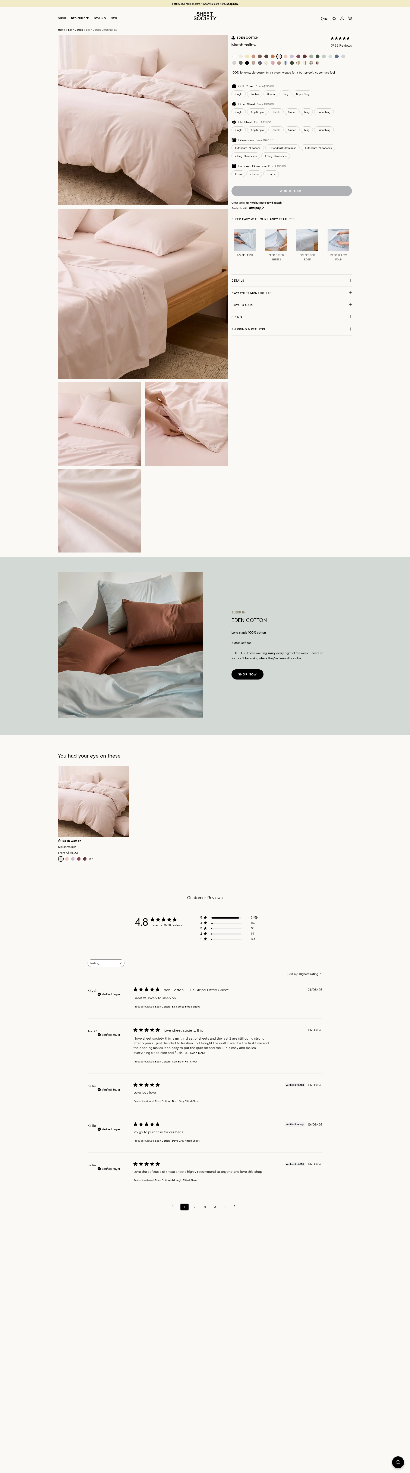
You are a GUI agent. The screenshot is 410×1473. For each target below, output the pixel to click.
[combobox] (106, 963)
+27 (91, 858)
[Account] (342, 18)
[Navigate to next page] (236, 1206)
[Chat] (398, 1463)
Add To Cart (291, 191)
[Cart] (350, 18)
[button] (291, 281)
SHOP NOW (247, 674)
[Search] (334, 19)
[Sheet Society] (205, 15)
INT (326, 18)
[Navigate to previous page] (174, 1206)
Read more (197, 1053)
